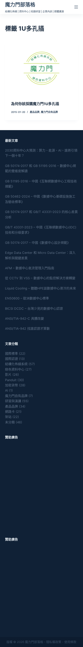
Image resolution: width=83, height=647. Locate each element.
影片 (8, 375)
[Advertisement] (41, 485)
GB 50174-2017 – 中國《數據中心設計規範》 (37, 243)
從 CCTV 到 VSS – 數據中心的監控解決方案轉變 (40, 278)
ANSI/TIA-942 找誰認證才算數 (27, 329)
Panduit (11, 380)
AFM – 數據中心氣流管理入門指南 (29, 268)
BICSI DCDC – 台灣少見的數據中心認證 (34, 308)
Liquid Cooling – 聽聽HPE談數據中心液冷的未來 (40, 288)
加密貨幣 (11, 385)
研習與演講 (13, 401)
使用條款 (70, 642)
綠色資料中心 (14, 369)
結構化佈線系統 (16, 364)
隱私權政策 (53, 642)
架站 (8, 417)
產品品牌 (34, 112)
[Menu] (76, 7)
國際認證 (11, 359)
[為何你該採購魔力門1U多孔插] (41, 68)
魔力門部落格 (20, 5)
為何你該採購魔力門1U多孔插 (35, 104)
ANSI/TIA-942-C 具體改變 (24, 318)
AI (6, 390)
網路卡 (10, 412)
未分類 (10, 422)
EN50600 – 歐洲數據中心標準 (27, 298)
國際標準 (11, 354)
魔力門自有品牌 (49, 112)
